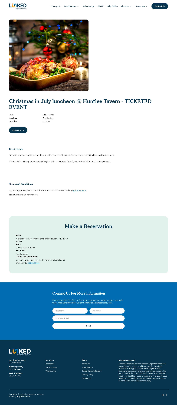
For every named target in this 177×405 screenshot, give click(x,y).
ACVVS (100, 6)
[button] (71, 6)
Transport (56, 6)
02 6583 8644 (15, 362)
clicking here (79, 190)
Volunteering (88, 6)
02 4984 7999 (15, 376)
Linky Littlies (112, 6)
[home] (17, 6)
